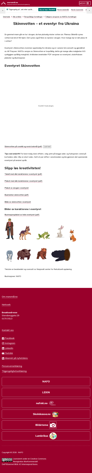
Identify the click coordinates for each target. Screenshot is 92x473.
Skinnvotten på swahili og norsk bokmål (21, 146)
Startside (6, 17)
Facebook (9, 338)
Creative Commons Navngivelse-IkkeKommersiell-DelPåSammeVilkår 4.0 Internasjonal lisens (24, 461)
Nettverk (6, 304)
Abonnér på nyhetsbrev (16, 358)
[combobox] (28, 9)
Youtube (8, 353)
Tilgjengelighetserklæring (14, 371)
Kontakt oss (8, 330)
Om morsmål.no (9, 296)
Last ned (47, 146)
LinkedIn (8, 348)
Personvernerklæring (12, 366)
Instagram (9, 343)
